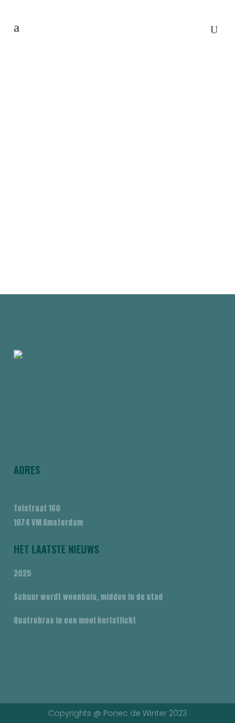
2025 (22, 573)
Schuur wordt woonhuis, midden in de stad (88, 597)
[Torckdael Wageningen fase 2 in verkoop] (117, 145)
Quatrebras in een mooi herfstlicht (75, 620)
